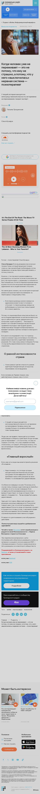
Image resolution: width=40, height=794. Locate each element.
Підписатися (20, 407)
